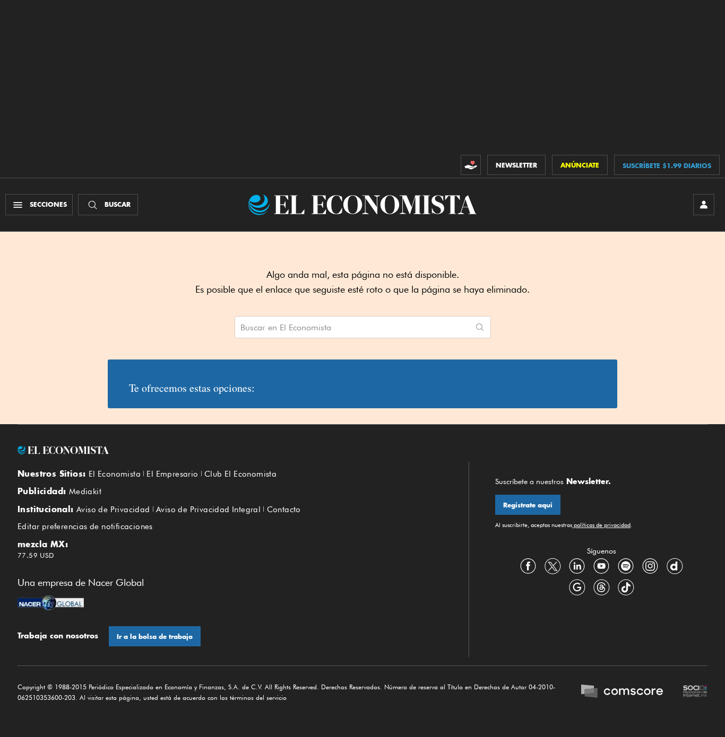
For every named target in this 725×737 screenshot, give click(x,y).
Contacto (284, 509)
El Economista (115, 474)
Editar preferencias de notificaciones (85, 526)
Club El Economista (240, 474)
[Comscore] (622, 692)
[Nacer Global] (51, 603)
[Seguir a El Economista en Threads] (601, 587)
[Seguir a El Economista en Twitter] (552, 566)
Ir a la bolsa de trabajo (155, 637)
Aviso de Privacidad (113, 509)
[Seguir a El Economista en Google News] (577, 587)
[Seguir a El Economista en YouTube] (601, 566)
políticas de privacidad (601, 525)
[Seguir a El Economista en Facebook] (528, 566)
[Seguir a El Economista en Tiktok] (625, 587)
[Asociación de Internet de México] (695, 692)
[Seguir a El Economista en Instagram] (650, 566)
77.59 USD (36, 555)
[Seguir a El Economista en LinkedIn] (577, 566)
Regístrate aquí (528, 505)
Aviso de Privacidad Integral (208, 509)
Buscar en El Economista (285, 327)
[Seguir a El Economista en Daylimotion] (674, 566)
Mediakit (85, 491)
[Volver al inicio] (230, 450)
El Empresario (172, 474)
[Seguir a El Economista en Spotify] (625, 566)
